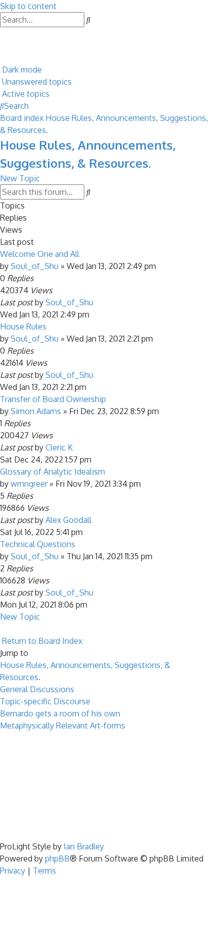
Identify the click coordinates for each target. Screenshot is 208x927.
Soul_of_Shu (35, 266)
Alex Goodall (68, 520)
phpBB (57, 858)
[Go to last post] (96, 302)
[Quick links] (1, 57)
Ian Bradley (84, 846)
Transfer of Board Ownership (53, 399)
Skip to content (28, 6)
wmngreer (29, 484)
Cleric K (59, 447)
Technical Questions (37, 544)
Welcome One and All (39, 254)
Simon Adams (36, 411)
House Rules (23, 326)
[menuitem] (1, 33)
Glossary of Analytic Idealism (52, 472)
